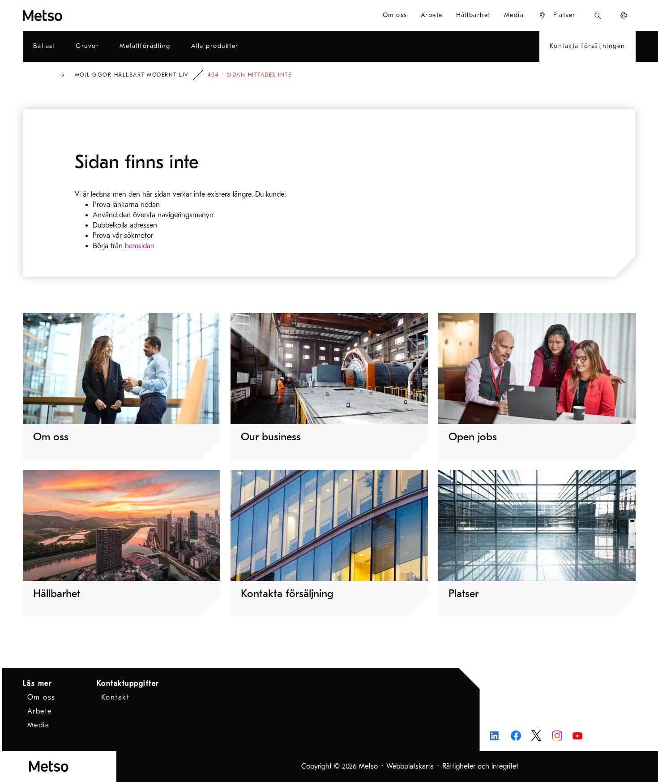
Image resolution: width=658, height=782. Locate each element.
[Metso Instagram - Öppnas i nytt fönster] (557, 735)
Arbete (39, 711)
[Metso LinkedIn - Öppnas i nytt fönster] (495, 735)
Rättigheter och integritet (480, 766)
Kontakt (115, 697)
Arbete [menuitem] (432, 15)
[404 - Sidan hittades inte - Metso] (75, 15)
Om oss (41, 697)
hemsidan (139, 246)
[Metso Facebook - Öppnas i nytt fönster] (516, 735)
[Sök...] (598, 15)
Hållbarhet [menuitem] (473, 15)
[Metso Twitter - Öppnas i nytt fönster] (536, 735)
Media (38, 725)
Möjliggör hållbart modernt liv (131, 75)
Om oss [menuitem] (395, 15)
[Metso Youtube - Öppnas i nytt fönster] (578, 735)
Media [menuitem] (514, 15)
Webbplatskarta (410, 766)
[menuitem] (557, 15)
